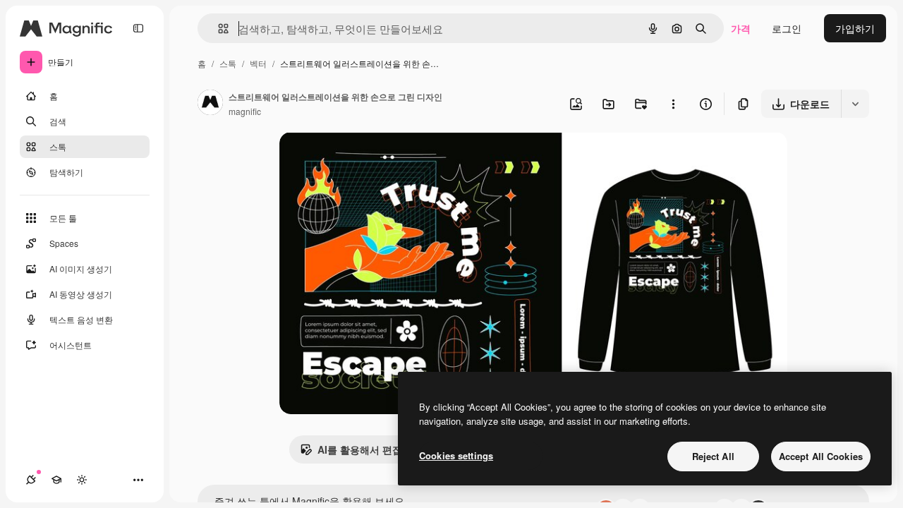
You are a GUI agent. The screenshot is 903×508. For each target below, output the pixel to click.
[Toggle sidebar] (138, 28)
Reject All (713, 456)
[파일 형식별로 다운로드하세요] (855, 104)
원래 (360, 159)
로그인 (786, 28)
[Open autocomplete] (217, 28)
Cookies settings (456, 455)
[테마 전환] (82, 479)
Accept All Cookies (821, 456)
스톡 (227, 63)
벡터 (258, 63)
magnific (245, 111)
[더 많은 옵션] (673, 104)
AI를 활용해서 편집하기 (369, 449)
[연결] (31, 479)
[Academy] (56, 479)
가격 (741, 28)
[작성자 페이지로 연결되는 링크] (210, 104)
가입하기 (855, 28)
